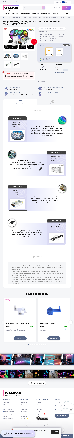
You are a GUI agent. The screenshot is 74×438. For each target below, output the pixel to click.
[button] (28, 344)
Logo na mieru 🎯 (41, 414)
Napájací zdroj (24, 409)
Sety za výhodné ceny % (26, 402)
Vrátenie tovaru (7, 407)
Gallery (38, 411)
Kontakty (6, 416)
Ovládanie (23, 407)
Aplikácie (39, 402)
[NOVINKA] (20, 310)
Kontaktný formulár (61, 415)
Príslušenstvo (24, 411)
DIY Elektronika (24, 416)
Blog (38, 404)
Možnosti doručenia (59, 72)
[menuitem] (11, 13)
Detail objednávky (8, 409)
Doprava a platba (13, 1)
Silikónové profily (24, 414)
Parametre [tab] (53, 103)
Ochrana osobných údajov (10, 414)
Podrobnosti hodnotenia (59, 28)
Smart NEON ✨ (24, 418)
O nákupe (5, 1)
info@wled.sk (60, 402)
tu (44, 432)
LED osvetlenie (24, 404)
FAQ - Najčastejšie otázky (42, 407)
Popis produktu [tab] (20, 103)
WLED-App (39, 409)
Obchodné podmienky (9, 411)
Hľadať (43, 7)
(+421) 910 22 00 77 (61, 406)
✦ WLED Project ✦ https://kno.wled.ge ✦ (37, 425)
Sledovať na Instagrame (38, 383)
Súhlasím (55, 431)
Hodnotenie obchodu (9, 418)
